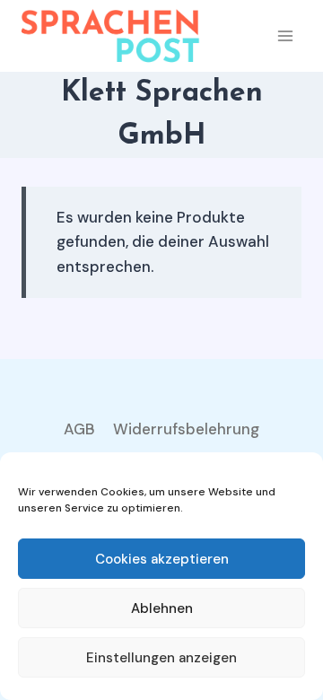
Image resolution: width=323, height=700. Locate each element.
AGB (79, 429)
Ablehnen (162, 608)
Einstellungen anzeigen (161, 658)
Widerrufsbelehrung (186, 429)
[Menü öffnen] (284, 35)
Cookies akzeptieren (162, 559)
